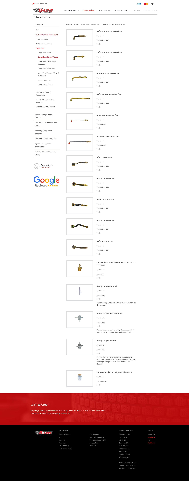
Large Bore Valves (45, 53)
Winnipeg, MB (124, 457)
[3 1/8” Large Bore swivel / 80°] (79, 37)
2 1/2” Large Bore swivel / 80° (109, 52)
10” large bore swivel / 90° (108, 136)
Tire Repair (39, 24)
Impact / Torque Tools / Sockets (44, 116)
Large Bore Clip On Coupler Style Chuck (114, 372)
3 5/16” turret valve (105, 199)
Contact (146, 10)
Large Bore (40, 48)
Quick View (100, 36)
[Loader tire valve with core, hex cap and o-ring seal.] (79, 268)
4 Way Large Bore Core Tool (109, 313)
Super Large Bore (44, 80)
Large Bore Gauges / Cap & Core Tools (48, 74)
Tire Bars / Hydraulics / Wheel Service (46, 124)
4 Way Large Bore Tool (107, 340)
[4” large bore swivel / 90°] (79, 121)
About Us (62, 443)
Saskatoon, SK (124, 449)
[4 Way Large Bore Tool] (79, 347)
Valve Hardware (42, 39)
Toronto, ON (123, 443)
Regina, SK (123, 451)
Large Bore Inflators (45, 84)
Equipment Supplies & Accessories (43, 145)
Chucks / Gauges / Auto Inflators (45, 100)
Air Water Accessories (44, 44)
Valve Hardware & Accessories (46, 35)
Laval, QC (122, 440)
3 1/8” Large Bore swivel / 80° (109, 31)
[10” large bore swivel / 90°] (79, 142)
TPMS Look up (64, 446)
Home (67, 24)
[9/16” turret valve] (79, 163)
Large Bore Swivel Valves (117, 24)
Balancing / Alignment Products (43, 132)
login (153, 4)
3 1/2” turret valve (105, 241)
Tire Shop (93, 440)
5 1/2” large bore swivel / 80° (109, 94)
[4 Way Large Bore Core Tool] (79, 319)
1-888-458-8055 (40, 4)
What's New (94, 443)
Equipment (101, 440)
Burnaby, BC (123, 446)
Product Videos (64, 434)
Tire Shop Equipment (122, 10)
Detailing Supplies (104, 10)
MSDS (61, 437)
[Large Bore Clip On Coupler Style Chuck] (79, 378)
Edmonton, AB (124, 434)
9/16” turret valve (104, 157)
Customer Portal (65, 449)
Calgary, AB (123, 437)
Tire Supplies (88, 10)
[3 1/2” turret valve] (79, 247)
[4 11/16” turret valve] (79, 184)
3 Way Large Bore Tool (107, 286)
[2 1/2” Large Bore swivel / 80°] (79, 58)
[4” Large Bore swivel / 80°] (79, 79)
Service (137, 10)
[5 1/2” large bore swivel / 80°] (79, 100)
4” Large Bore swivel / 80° (108, 73)
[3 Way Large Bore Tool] (79, 292)
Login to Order (39, 405)
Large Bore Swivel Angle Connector (47, 62)
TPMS (37, 30)
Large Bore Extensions (46, 68)
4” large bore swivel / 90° (108, 115)
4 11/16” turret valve (105, 178)
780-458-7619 (47, 414)
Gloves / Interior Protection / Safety (46, 153)
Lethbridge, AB (124, 454)
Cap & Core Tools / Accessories (43, 93)
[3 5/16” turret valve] (79, 205)
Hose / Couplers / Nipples (45, 107)
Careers (62, 440)
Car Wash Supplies (72, 10)
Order (155, 10)
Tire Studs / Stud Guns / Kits (45, 139)
